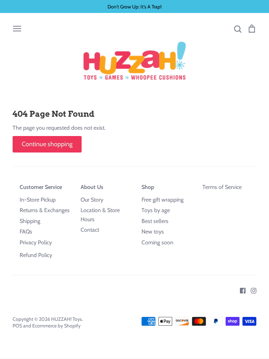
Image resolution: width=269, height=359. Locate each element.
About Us (92, 187)
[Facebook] (240, 290)
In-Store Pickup (38, 199)
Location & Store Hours (100, 215)
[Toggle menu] (17, 28)
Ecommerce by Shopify (56, 325)
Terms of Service (222, 187)
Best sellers (155, 221)
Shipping (30, 221)
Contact (90, 229)
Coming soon (157, 242)
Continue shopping (47, 144)
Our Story (92, 199)
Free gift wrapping (163, 199)
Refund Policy (36, 255)
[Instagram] (251, 290)
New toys (153, 231)
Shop (148, 187)
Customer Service (41, 187)
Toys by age (156, 210)
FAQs (26, 231)
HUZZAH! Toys (66, 319)
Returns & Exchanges (45, 210)
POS (17, 325)
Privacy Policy (36, 242)
